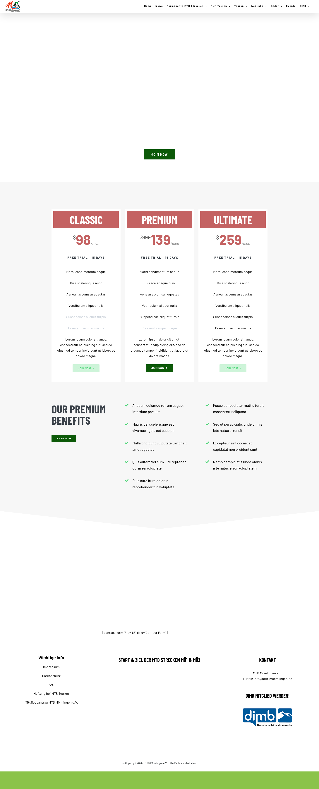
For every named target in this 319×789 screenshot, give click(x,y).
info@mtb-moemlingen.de (273, 679)
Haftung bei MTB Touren (51, 693)
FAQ (51, 685)
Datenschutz (51, 676)
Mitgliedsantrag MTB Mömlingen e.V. (51, 702)
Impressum (51, 667)
